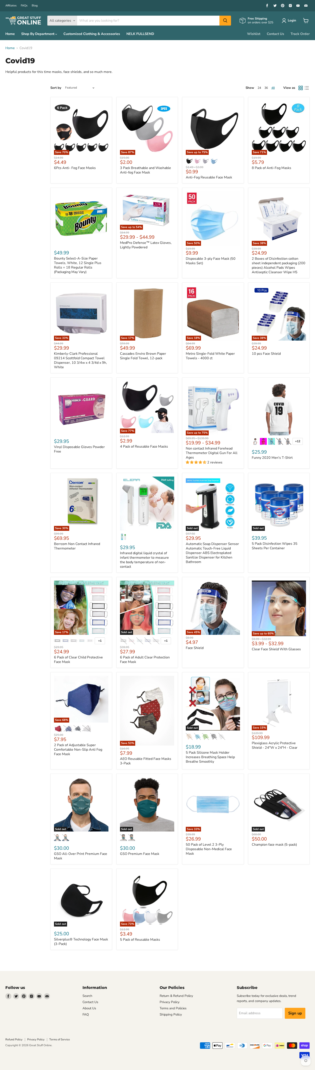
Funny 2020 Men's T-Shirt (272, 457)
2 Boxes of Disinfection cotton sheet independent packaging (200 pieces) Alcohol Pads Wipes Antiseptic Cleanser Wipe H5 (278, 265)
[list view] (307, 88)
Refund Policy (13, 1039)
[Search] (225, 21)
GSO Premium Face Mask (139, 853)
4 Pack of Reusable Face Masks (144, 446)
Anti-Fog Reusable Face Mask (209, 177)
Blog (35, 5)
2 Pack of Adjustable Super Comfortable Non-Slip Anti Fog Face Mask (78, 749)
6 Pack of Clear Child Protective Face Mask (78, 659)
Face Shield (195, 648)
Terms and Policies (173, 1008)
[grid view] (301, 88)
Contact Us (275, 34)
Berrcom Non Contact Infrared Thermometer (77, 546)
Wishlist (253, 34)
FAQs (24, 5)
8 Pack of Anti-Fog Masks (271, 168)
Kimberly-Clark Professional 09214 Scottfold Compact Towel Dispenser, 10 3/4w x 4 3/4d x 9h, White (80, 360)
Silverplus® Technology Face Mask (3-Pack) (81, 941)
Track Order (300, 34)
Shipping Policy (171, 1014)
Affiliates (10, 5)
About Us (89, 1008)
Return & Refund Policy (176, 996)
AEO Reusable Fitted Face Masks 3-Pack (145, 761)
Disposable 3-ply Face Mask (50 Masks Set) (211, 261)
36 (266, 88)
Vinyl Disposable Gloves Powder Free (79, 449)
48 (273, 88)
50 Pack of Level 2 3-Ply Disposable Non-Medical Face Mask (209, 849)
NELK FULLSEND (140, 34)
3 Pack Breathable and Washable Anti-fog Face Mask (145, 170)
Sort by (55, 88)
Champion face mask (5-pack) (274, 844)
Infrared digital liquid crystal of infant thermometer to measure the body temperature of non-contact (144, 560)
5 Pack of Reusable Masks (140, 939)
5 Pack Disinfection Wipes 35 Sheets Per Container (274, 546)
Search (87, 996)
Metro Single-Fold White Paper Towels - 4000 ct (210, 356)
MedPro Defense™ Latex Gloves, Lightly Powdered (146, 245)
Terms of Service (59, 1039)
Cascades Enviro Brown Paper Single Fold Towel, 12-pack (143, 356)
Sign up (295, 1013)
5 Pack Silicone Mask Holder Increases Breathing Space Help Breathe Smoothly (210, 757)
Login (292, 20)
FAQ (85, 1014)
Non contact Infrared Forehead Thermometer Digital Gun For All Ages (211, 453)
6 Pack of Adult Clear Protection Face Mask (145, 659)
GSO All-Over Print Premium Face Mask (80, 856)
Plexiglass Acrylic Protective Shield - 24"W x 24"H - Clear (274, 745)
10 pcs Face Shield (266, 353)
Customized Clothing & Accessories (91, 34)
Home (10, 34)
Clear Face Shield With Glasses (276, 649)
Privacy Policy (170, 1002)
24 (259, 88)
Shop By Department (38, 34)
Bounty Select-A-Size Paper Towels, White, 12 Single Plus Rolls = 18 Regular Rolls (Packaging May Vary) (77, 265)
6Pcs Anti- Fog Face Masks (75, 168)
